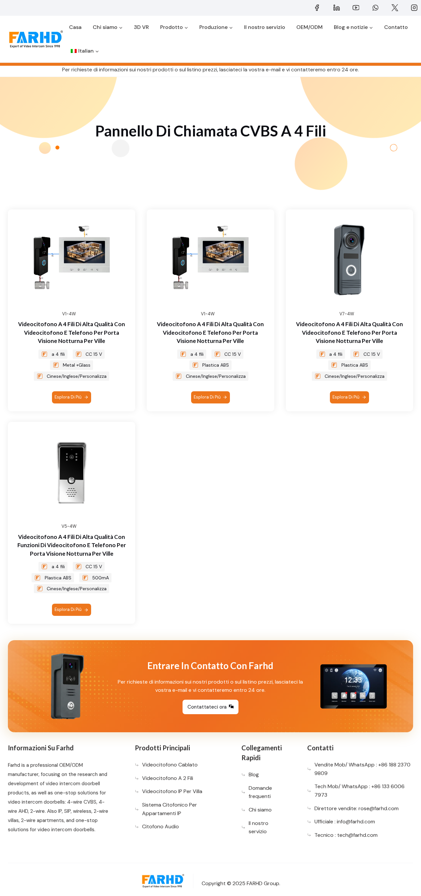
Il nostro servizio (264, 27)
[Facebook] (317, 8)
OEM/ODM (309, 27)
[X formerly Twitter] (395, 8)
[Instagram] (414, 8)
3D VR (141, 27)
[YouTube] (356, 8)
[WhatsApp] (375, 8)
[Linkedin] (336, 8)
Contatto (396, 27)
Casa (75, 27)
